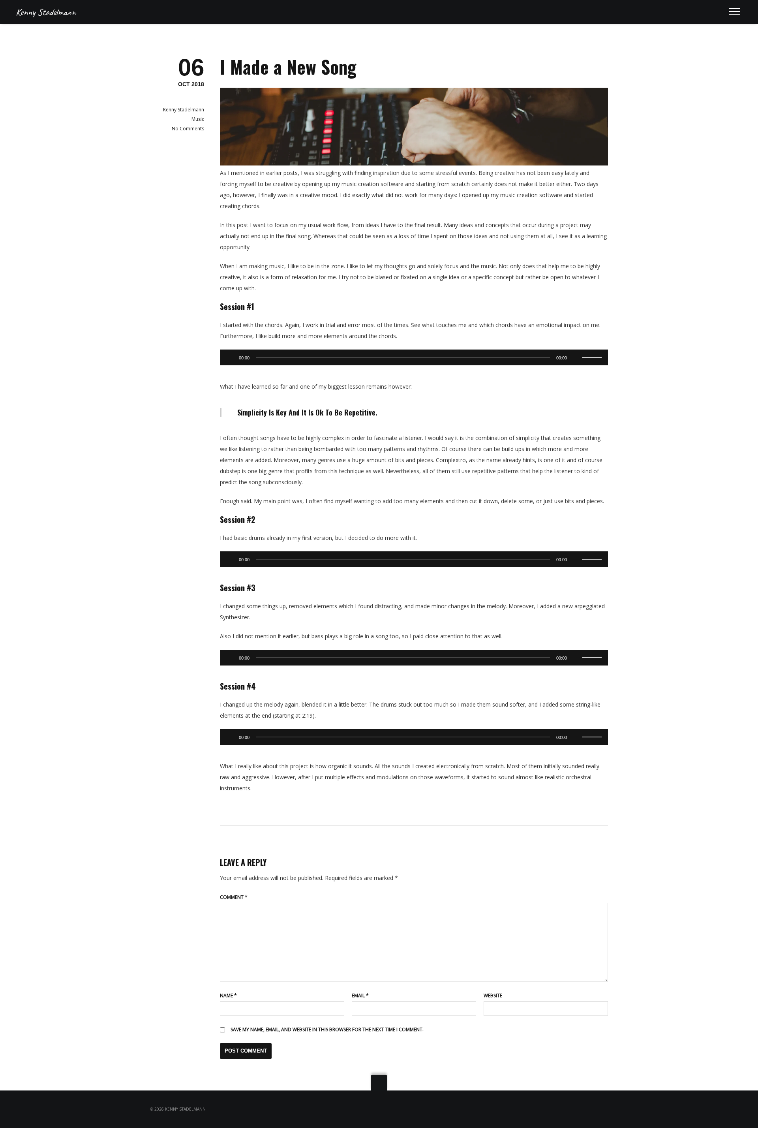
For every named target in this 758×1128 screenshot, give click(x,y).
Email (360, 995)
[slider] (593, 357)
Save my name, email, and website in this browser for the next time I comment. (327, 1029)
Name (228, 995)
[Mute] (576, 357)
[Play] (230, 357)
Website (493, 995)
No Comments (188, 128)
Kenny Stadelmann (46, 12)
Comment (234, 897)
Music (197, 119)
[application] (414, 357)
